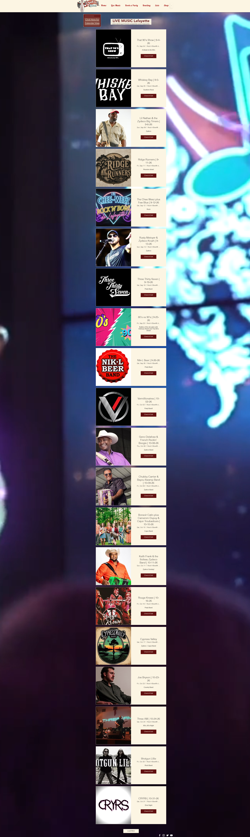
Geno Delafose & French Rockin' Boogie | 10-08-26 (148, 440)
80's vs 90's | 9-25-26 (148, 319)
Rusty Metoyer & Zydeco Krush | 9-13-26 (148, 240)
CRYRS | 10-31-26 (148, 798)
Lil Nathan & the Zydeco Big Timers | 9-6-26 (148, 121)
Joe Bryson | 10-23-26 (148, 679)
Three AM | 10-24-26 (148, 718)
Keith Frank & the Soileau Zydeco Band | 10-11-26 (148, 559)
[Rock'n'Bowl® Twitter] (167, 835)
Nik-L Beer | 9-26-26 (148, 360)
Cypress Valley (148, 639)
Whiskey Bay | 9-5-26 (148, 81)
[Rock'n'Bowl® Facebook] (159, 835)
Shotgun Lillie (148, 758)
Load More (131, 831)
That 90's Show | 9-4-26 (148, 41)
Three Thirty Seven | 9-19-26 (149, 280)
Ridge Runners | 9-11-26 (148, 161)
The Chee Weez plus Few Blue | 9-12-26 (148, 201)
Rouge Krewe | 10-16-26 (148, 599)
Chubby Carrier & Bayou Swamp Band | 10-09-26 (148, 479)
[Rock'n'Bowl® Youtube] (171, 835)
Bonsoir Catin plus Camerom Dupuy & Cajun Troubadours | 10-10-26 (148, 519)
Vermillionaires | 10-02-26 (148, 400)
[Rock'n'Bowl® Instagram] (163, 835)
